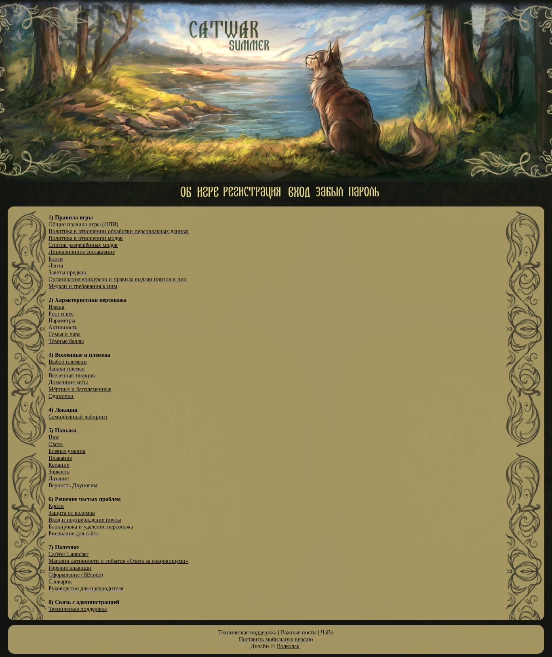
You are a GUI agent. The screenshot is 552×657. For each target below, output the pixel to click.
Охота (55, 444)
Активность (62, 327)
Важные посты (298, 632)
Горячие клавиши (69, 567)
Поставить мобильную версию (276, 639)
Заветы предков (67, 272)
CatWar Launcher (68, 554)
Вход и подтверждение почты (84, 519)
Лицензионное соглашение (81, 251)
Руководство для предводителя (85, 588)
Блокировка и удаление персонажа (90, 526)
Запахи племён (66, 368)
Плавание (60, 458)
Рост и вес (61, 313)
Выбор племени (67, 361)
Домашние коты (68, 382)
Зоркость (59, 471)
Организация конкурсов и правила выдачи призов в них (117, 279)
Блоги (55, 258)
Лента (55, 265)
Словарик (60, 581)
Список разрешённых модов (83, 245)
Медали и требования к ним (82, 286)
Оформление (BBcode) (75, 574)
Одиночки (61, 396)
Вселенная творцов (71, 375)
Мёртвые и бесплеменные (79, 389)
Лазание (58, 478)
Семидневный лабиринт (77, 416)
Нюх (53, 437)
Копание (58, 464)
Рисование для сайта (73, 533)
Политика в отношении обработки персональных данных (118, 231)
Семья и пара (64, 334)
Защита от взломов (71, 513)
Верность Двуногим (72, 485)
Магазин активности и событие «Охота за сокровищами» (118, 561)
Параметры (61, 320)
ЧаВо (327, 632)
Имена (56, 306)
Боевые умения (66, 451)
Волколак (288, 646)
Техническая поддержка (77, 609)
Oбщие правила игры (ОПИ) (83, 224)
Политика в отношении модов (85, 238)
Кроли (56, 506)
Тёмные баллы (66, 341)
